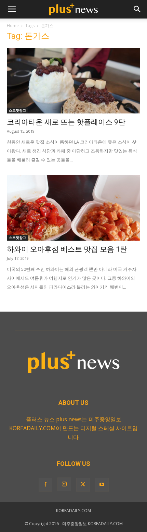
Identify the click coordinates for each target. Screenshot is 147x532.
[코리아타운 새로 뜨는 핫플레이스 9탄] (73, 80)
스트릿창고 (17, 110)
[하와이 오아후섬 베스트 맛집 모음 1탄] (73, 208)
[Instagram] (64, 484)
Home (13, 25)
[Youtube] (102, 485)
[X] (83, 485)
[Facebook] (45, 485)
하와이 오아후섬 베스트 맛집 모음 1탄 (67, 249)
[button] (12, 9)
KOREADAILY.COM (73, 510)
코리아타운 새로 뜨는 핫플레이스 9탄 (66, 122)
